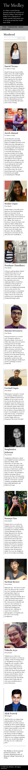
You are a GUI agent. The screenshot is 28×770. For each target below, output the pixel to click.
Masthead (6, 29)
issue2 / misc (21, 38)
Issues (20, 27)
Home (4, 27)
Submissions (12, 27)
